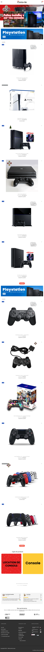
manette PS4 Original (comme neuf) (22, 497)
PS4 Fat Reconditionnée (22, 234)
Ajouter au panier (22, 80)
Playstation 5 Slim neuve (22, 118)
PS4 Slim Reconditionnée (22, 275)
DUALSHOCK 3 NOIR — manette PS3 (22, 334)
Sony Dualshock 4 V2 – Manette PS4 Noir (22, 456)
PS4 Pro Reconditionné (22, 194)
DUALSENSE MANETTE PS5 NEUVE (22, 537)
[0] (41, 2)
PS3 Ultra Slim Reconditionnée (22, 77)
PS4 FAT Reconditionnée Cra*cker (22, 153)
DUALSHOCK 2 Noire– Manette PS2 (22, 375)
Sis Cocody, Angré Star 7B (35, 627)
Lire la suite (22, 121)
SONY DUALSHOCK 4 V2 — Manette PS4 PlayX (22, 416)
